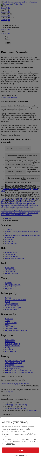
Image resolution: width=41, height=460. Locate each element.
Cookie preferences (20, 455)
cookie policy (10, 444)
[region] (20, 438)
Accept (20, 450)
